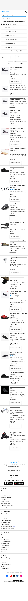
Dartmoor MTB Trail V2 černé (17, 222)
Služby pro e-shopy (5, 539)
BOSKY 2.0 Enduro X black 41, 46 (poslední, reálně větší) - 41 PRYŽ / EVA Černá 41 (18, 99)
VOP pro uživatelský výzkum (7, 529)
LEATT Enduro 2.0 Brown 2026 (17, 277)
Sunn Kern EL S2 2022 (15, 407)
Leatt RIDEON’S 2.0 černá (16, 432)
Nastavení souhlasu (5, 522)
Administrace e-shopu (6, 535)
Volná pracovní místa (6, 497)
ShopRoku (3, 560)
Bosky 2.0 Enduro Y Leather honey (18, 148)
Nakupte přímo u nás (6, 520)
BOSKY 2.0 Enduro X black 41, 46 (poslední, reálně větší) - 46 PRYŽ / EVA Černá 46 (18, 87)
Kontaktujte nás (14, 472)
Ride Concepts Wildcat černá (17, 167)
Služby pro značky (5, 543)
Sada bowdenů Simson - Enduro (17, 185)
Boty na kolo (12, 169)
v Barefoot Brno (13, 306)
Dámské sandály (13, 69)
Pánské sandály (13, 130)
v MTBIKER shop (13, 445)
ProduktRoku (4, 562)
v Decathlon (12, 345)
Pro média (3, 499)
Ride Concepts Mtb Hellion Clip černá (17, 387)
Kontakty (3, 493)
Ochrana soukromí (5, 524)
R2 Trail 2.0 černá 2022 (15, 204)
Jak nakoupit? (4, 514)
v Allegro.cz (12, 269)
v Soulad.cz (12, 78)
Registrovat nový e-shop (7, 537)
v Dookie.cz (12, 178)
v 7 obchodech (13, 252)
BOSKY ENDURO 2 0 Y (15, 110)
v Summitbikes (13, 399)
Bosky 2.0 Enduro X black (16, 67)
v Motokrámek (13, 196)
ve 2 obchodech (13, 125)
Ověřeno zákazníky (5, 558)
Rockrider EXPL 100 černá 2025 (17, 333)
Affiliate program (5, 547)
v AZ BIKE (12, 423)
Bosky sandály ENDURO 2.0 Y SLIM (18, 291)
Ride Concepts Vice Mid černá (17, 372)
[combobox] (14, 15)
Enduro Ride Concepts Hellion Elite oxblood (18, 314)
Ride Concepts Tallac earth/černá (18, 241)
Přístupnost (4, 508)
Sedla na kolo (13, 224)
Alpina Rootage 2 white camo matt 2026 (18, 257)
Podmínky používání (5, 495)
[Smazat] (25, 15)
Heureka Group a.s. (17, 580)
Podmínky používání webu (18, 581)
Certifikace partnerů (6, 564)
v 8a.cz (11, 326)
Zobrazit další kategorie (14, 51)
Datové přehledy (5, 545)
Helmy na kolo (13, 206)
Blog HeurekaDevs (5, 503)
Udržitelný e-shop (5, 568)
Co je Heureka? (4, 491)
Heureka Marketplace (6, 541)
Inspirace (3, 566)
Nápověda (3, 552)
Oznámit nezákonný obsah (7, 505)
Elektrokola (12, 409)
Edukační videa (4, 549)
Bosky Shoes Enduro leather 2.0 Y (18, 128)
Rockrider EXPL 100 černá (16, 352)
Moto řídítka (12, 187)
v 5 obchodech (13, 384)
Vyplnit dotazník (14, 477)
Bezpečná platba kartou (6, 526)
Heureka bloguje (5, 501)
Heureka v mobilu (5, 516)
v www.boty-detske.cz (15, 141)
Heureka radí (4, 518)
